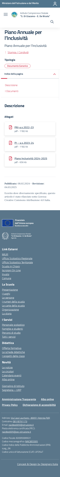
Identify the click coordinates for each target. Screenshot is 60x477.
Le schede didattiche (13, 352)
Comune (6, 278)
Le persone (8, 298)
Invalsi (5, 274)
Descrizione (11, 85)
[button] (30, 74)
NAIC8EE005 (31, 441)
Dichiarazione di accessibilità (39, 405)
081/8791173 (20, 421)
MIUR (5, 254)
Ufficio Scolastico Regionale (17, 258)
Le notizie (7, 367)
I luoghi (6, 294)
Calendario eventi (11, 375)
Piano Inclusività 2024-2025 (30, 158)
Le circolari (8, 371)
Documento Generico (17, 66)
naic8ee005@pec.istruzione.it (16, 431)
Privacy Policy (10, 405)
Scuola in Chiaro (11, 266)
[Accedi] (55, 4)
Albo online (8, 379)
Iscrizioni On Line (11, 270)
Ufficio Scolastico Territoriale (17, 262)
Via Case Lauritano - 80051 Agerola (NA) (30, 418)
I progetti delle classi (13, 356)
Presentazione (10, 290)
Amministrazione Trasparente (19, 399)
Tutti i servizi (9, 337)
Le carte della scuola (13, 306)
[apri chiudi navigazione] (6, 15)
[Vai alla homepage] (14, 14)
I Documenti (11, 91)
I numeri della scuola (13, 302)
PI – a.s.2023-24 (24, 143)
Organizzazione (10, 309)
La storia (7, 313)
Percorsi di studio (11, 333)
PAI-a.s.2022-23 (24, 127)
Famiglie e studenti (12, 329)
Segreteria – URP (11, 390)
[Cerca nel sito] (52, 22)
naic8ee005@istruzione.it (21, 425)
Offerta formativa (11, 348)
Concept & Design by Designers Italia (37, 464)
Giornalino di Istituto (13, 386)
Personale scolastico (13, 325)
